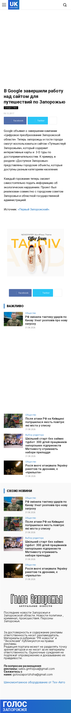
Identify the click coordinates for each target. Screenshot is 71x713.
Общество (11, 107)
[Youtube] (57, 5)
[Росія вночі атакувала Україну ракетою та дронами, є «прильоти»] (13, 468)
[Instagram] (45, 5)
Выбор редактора (34, 435)
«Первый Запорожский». (34, 209)
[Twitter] (51, 5)
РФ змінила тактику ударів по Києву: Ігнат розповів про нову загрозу (46, 320)
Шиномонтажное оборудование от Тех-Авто (34, 682)
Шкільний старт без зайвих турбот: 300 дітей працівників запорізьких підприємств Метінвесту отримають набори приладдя (46, 445)
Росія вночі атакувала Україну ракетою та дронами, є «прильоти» (46, 469)
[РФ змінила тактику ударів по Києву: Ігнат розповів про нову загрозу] (13, 319)
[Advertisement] (35, 47)
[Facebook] (39, 5)
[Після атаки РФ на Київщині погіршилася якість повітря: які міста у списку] (13, 421)
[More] (53, 120)
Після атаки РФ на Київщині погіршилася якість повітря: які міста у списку (45, 422)
